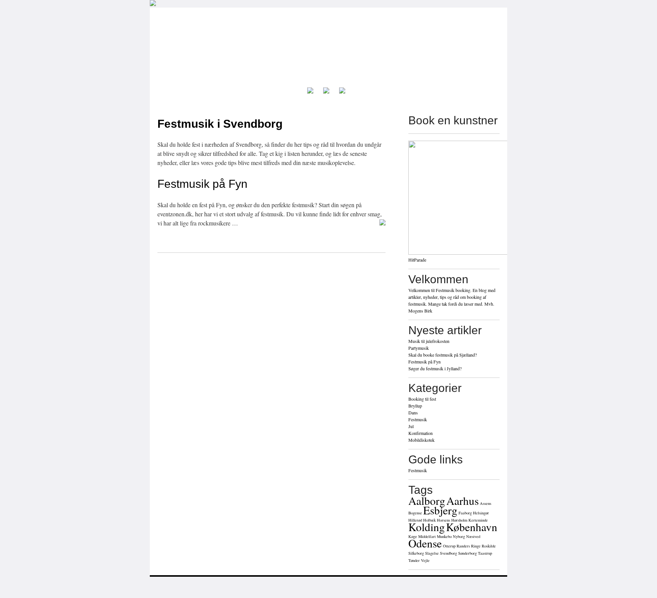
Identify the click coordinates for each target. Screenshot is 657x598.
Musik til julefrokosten (428, 341)
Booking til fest (422, 399)
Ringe (476, 546)
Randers (463, 546)
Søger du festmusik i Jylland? (435, 368)
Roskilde (489, 546)
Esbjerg (440, 510)
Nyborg (459, 536)
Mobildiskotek (421, 440)
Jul (411, 426)
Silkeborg (416, 553)
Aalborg (426, 500)
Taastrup (485, 553)
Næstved (473, 536)
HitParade (417, 260)
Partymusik (418, 348)
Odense (425, 543)
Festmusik (417, 419)
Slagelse (432, 553)
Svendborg (448, 553)
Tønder (414, 560)
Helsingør (481, 513)
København (471, 526)
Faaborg (465, 513)
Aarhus (462, 500)
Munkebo (444, 536)
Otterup (449, 546)
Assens (485, 503)
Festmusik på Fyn (202, 184)
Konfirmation (420, 433)
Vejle (425, 560)
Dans (413, 412)
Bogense (415, 513)
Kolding (426, 526)
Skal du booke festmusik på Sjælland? (442, 355)
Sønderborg (467, 553)
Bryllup (415, 406)
